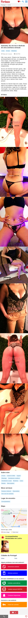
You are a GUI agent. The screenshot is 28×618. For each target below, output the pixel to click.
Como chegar (5, 532)
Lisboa (2, 558)
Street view (14, 532)
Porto (15, 558)
